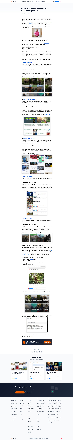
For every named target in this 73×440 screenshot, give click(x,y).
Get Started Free (19, 392)
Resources (30, 416)
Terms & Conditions (42, 438)
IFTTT (38, 427)
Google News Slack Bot (40, 411)
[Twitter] (32, 352)
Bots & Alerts (39, 398)
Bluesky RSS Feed (13, 419)
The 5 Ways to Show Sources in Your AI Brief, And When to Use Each (55, 409)
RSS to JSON (29, 409)
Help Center (29, 432)
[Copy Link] (42, 352)
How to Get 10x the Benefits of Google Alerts (54, 408)
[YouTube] (61, 438)
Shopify (21, 408)
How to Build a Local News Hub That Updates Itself (55, 403)
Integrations (39, 419)
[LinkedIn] (34, 352)
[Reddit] (39, 352)
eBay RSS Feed (13, 417)
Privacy (47, 438)
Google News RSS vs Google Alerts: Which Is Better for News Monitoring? (55, 406)
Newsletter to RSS (30, 405)
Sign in (53, 1)
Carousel (21, 405)
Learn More (28, 392)
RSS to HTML (22, 400)
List (20, 406)
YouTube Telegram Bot (40, 400)
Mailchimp (38, 421)
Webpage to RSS (13, 400)
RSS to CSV (29, 411)
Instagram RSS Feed (14, 403)
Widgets (21, 398)
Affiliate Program (30, 427)
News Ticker (22, 403)
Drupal (21, 414)
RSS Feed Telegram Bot (40, 403)
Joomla (38, 426)
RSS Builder (29, 400)
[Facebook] (37, 352)
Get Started (47, 342)
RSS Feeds (13, 398)
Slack (38, 424)
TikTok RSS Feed (13, 405)
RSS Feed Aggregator (31, 408)
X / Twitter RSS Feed (14, 409)
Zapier (38, 423)
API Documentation (30, 429)
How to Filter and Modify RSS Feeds (53, 419)
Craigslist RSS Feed (14, 408)
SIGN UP (57, 1)
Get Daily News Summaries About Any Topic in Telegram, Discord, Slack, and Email (55, 400)
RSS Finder (29, 423)
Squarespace (22, 409)
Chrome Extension (30, 426)
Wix (20, 417)
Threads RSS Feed (13, 406)
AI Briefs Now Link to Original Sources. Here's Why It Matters (55, 411)
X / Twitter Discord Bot (40, 406)
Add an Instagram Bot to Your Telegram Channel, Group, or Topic (55, 420)
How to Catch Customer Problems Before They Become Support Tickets (55, 405)
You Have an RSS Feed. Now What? (53, 414)
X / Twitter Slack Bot (40, 409)
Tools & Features (31, 398)
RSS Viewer (29, 421)
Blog (22, 4)
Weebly (21, 411)
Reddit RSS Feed (13, 411)
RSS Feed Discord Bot (40, 405)
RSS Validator (29, 424)
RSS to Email (29, 403)
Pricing (29, 418)
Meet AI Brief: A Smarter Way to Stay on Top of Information (55, 417)
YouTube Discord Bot (40, 408)
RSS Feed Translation (31, 406)
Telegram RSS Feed (14, 414)
